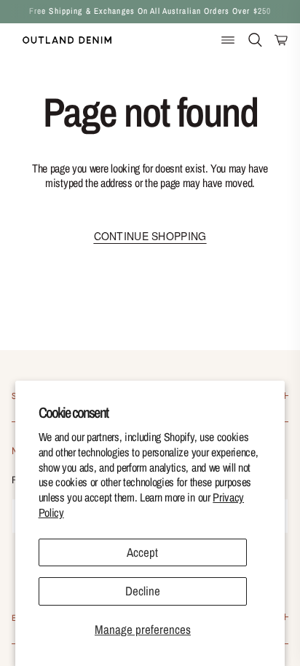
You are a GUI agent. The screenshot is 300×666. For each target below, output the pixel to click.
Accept (142, 552)
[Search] (255, 40)
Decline (142, 590)
